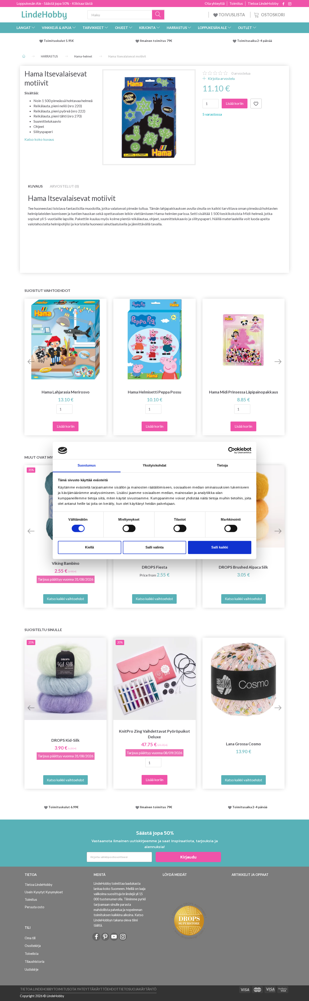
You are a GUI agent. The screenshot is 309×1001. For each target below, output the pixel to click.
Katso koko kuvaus (39, 139)
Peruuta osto (34, 907)
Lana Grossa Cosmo (243, 743)
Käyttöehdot (106, 989)
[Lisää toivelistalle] (256, 104)
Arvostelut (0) (64, 186)
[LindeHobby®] (44, 14)
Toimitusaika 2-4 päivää (254, 41)
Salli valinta (154, 547)
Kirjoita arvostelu (221, 78)
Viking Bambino (65, 563)
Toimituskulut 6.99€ (63, 807)
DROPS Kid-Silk (65, 740)
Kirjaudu (188, 857)
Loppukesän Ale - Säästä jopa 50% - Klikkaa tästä (55, 3)
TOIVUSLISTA (232, 14)
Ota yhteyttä (215, 3)
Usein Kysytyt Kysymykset (44, 892)
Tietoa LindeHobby (263, 3)
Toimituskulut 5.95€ (59, 41)
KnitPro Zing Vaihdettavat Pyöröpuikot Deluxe (154, 734)
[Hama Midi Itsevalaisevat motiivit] (149, 116)
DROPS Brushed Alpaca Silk (243, 567)
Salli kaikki (219, 547)
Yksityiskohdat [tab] (154, 465)
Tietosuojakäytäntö (138, 989)
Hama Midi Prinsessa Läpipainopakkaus (243, 392)
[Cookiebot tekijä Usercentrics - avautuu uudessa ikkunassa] (231, 450)
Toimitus (236, 3)
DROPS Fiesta (154, 567)
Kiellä (89, 547)
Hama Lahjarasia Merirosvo (66, 392)
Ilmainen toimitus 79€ (157, 41)
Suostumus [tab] (87, 465)
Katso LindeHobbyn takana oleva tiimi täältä (118, 920)
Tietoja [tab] (222, 465)
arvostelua (240, 73)
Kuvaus (35, 186)
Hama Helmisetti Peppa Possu (154, 392)
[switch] (129, 528)
